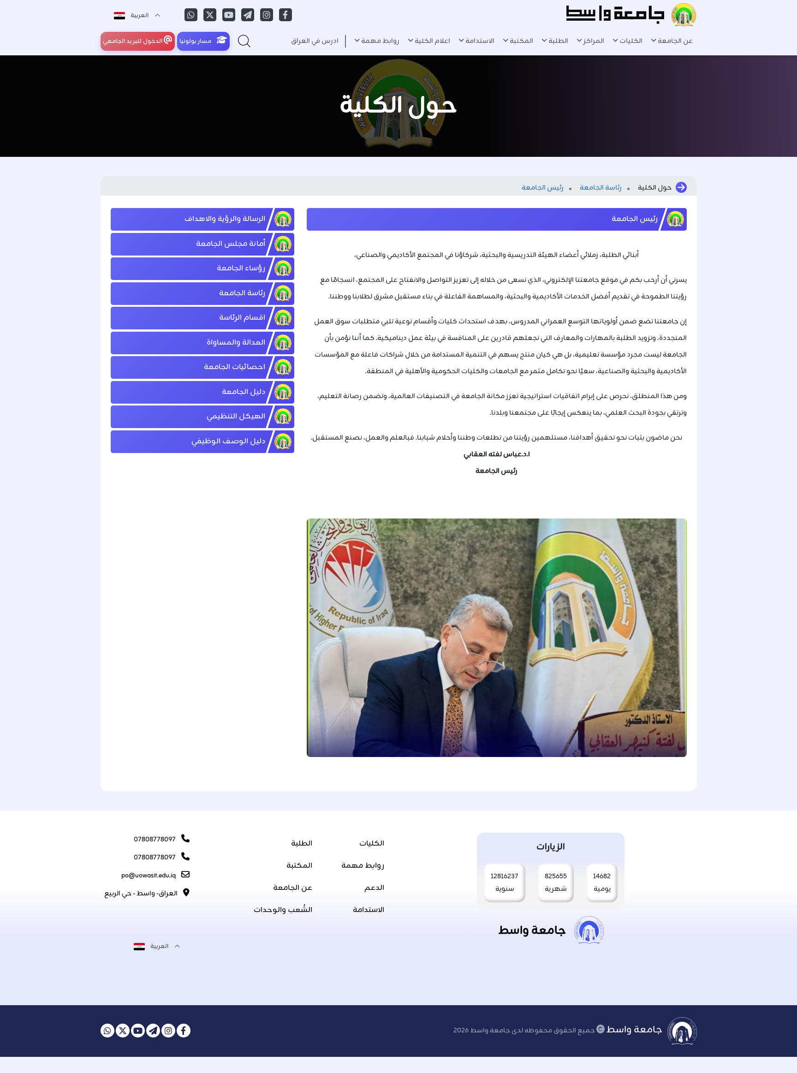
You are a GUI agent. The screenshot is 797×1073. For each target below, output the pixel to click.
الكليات (371, 843)
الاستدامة (368, 910)
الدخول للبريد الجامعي (133, 41)
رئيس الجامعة (543, 188)
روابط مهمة (362, 865)
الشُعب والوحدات (283, 910)
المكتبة (299, 865)
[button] (672, 41)
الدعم (374, 888)
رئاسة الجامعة (601, 188)
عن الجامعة (292, 888)
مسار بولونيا (196, 41)
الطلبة (301, 843)
